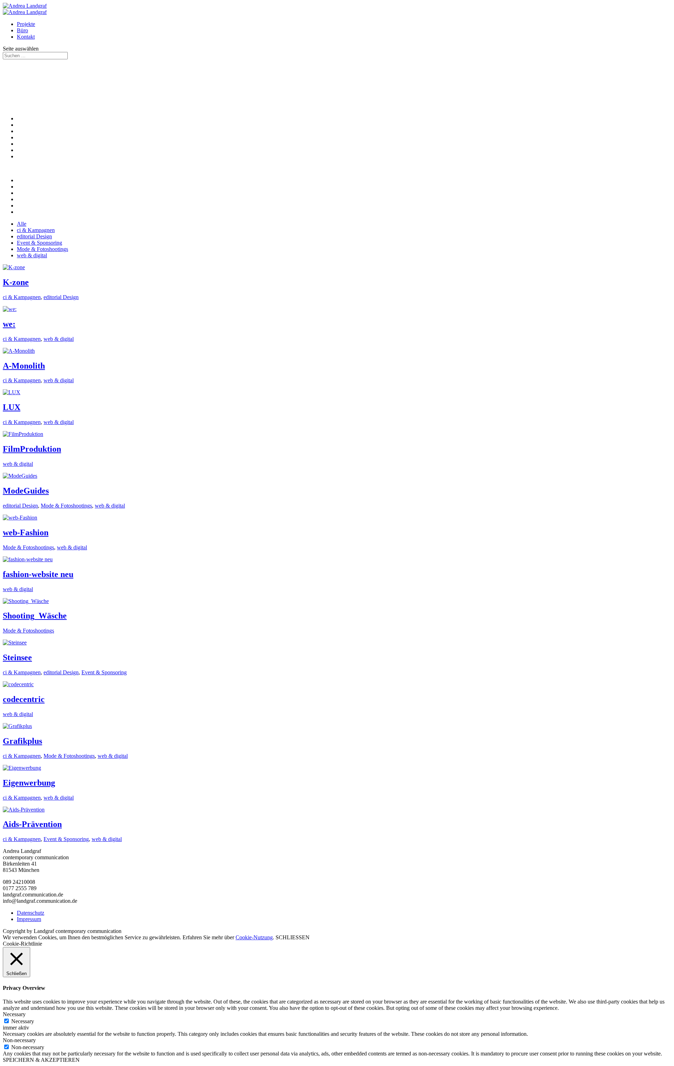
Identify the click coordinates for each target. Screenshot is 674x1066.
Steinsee (17, 657)
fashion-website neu (38, 574)
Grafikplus (22, 741)
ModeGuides (26, 490)
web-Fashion (25, 532)
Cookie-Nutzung (254, 937)
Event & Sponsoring (39, 243)
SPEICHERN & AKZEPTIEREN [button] (41, 1060)
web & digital (32, 255)
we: (9, 324)
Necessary (22, 1021)
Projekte (26, 24)
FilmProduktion (32, 448)
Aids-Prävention (32, 824)
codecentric (24, 699)
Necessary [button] (14, 1014)
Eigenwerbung (29, 782)
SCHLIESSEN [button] (293, 937)
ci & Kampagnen (36, 230)
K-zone (16, 282)
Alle (21, 224)
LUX (11, 407)
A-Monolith (24, 365)
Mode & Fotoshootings (42, 249)
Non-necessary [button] (19, 1040)
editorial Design (34, 236)
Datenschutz (30, 913)
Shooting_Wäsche (35, 615)
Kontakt (26, 37)
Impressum (29, 919)
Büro (22, 30)
